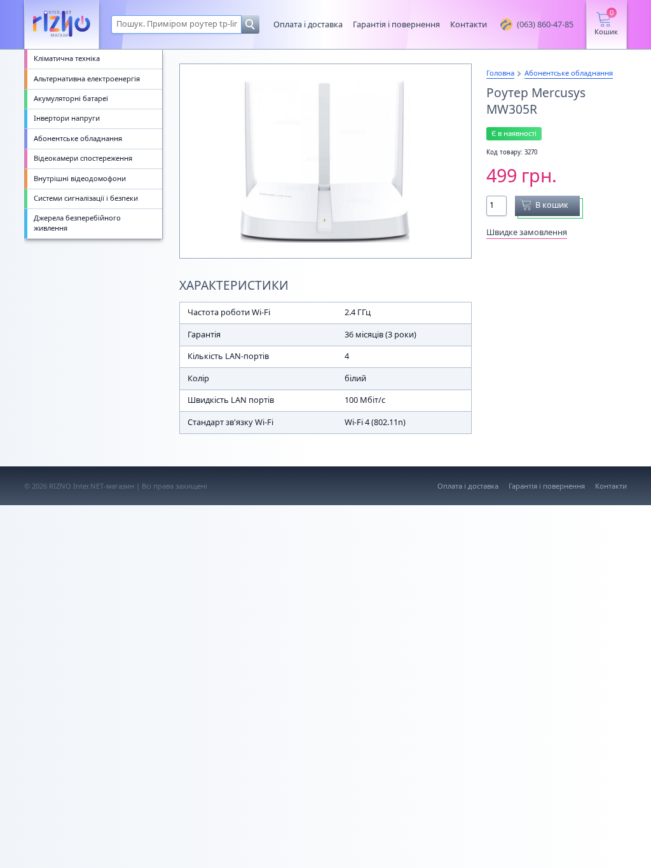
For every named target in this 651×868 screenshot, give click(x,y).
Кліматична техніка (67, 58)
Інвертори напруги (67, 118)
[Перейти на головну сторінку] (61, 24)
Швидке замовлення (526, 232)
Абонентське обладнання (78, 138)
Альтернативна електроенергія (87, 78)
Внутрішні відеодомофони (80, 178)
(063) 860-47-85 (545, 24)
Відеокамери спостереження (83, 158)
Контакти (468, 24)
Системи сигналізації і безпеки (86, 198)
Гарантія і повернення (396, 24)
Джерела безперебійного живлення (77, 223)
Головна (500, 73)
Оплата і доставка (308, 24)
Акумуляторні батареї (71, 98)
